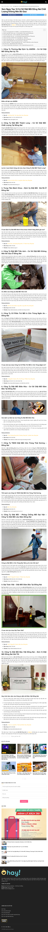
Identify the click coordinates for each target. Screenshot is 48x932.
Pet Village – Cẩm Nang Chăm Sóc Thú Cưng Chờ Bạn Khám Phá (24, 773)
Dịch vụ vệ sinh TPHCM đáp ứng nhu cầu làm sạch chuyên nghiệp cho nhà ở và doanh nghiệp (24, 756)
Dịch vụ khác (6, 6)
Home (3, 6)
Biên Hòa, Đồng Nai (11, 507)
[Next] (25, 779)
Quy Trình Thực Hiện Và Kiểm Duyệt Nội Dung (11, 914)
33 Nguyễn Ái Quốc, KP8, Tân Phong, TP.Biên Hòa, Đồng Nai (21, 379)
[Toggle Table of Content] (43, 30)
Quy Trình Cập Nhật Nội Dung (7, 916)
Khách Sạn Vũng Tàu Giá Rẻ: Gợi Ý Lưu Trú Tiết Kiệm (17, 846)
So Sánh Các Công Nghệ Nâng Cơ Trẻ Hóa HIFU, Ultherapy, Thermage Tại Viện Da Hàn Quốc (25, 851)
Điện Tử (4, 752)
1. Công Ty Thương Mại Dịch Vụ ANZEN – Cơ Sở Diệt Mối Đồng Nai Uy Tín (17, 31)
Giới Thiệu (4, 909)
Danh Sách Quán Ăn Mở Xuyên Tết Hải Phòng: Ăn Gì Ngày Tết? (39, 773)
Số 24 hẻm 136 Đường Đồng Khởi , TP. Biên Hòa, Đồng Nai (20, 243)
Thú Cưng (20, 770)
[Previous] (23, 779)
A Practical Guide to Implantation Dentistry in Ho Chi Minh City (19, 842)
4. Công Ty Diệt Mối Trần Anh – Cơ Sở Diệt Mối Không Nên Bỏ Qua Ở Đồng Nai (18, 36)
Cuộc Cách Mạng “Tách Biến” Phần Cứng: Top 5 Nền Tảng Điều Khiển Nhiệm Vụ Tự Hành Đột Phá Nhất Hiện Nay (9, 757)
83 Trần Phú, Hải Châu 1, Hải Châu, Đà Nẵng (14, 886)
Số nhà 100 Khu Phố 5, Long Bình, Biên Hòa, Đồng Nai (19, 180)
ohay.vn (14, 24)
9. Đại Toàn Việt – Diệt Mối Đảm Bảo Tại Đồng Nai (12, 43)
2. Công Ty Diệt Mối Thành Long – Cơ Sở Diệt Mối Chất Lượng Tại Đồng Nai (18, 33)
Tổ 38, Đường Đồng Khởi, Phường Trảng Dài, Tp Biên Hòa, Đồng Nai (22, 435)
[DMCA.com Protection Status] (4, 920)
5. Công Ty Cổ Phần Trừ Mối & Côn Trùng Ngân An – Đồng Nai (15, 37)
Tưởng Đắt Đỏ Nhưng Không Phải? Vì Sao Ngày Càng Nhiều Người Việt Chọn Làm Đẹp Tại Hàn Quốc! (25, 861)
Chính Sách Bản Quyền (6, 910)
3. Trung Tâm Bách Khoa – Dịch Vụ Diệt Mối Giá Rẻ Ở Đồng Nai (15, 34)
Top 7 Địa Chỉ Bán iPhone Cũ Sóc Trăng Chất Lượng (9, 773)
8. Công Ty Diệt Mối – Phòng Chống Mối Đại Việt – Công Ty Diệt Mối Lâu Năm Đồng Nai (20, 42)
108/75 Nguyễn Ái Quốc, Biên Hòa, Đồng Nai (17, 644)
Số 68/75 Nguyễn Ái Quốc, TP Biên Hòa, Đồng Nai (18, 577)
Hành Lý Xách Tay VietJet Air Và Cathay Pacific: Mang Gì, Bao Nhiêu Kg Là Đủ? (17, 838)
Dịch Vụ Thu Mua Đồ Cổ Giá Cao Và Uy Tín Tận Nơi (17, 856)
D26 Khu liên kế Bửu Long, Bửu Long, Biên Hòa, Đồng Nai (20, 305)
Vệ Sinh (11, 6)
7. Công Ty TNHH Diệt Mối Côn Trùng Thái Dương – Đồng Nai (14, 40)
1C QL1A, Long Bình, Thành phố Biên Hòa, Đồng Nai (19, 724)
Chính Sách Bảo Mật (6, 912)
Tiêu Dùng (36, 752)
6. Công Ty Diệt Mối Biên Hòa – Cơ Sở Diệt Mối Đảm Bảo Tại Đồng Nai (16, 39)
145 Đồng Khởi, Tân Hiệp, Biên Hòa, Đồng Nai (17, 115)
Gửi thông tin (24, 801)
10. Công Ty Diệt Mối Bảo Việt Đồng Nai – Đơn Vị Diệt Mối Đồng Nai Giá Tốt (17, 45)
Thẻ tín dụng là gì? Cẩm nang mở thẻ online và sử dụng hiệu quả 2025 (40, 756)
